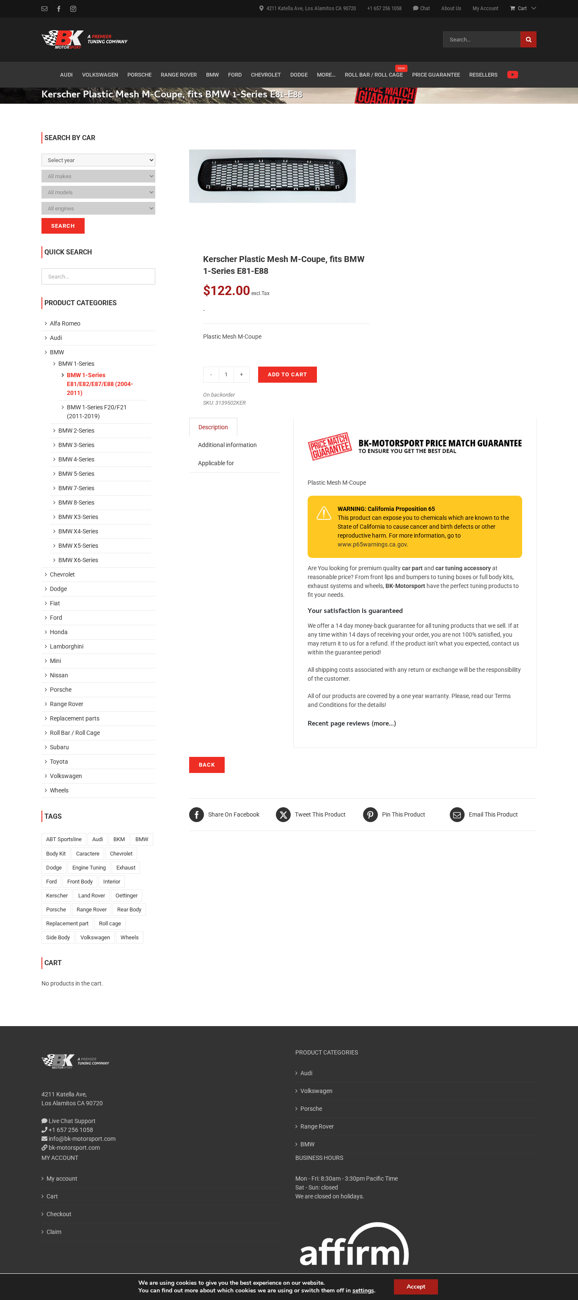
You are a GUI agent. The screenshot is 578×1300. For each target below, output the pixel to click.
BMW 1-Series (76, 363)
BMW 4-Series (76, 459)
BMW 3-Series (76, 445)
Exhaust (125, 867)
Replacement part (67, 923)
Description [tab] (213, 427)
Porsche (61, 689)
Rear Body (129, 909)
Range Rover (66, 704)
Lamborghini (66, 646)
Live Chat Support (71, 1121)
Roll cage (110, 923)
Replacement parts (74, 718)
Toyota (59, 761)
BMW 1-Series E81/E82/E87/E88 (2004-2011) (100, 384)
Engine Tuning (89, 867)
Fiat (55, 603)
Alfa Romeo (65, 323)
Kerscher (57, 895)
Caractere (87, 853)
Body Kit (56, 853)
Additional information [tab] (227, 445)
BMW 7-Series (76, 488)
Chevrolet (62, 574)
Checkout (59, 1214)
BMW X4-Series (78, 531)
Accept (416, 1287)
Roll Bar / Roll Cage (75, 732)
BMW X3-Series (78, 516)
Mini (55, 660)
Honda (59, 632)
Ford (56, 617)
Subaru (59, 747)
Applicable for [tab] (216, 463)
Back (207, 765)
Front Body (80, 881)
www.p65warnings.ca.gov (372, 544)
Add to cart (287, 374)
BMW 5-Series (76, 473)
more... (384, 724)
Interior (111, 881)
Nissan (59, 675)
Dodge (58, 588)
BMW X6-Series (78, 560)
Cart (52, 1196)
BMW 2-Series (76, 430)
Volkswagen (66, 776)
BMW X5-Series (78, 545)
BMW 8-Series (76, 502)
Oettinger (127, 895)
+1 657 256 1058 (70, 1129)
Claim (54, 1231)
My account (62, 1178)
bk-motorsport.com (73, 1147)
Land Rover (91, 895)
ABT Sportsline (64, 839)
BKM (119, 839)
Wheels (59, 790)
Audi (56, 337)
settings (363, 1290)
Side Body (58, 937)
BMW (57, 352)
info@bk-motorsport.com (82, 1138)
